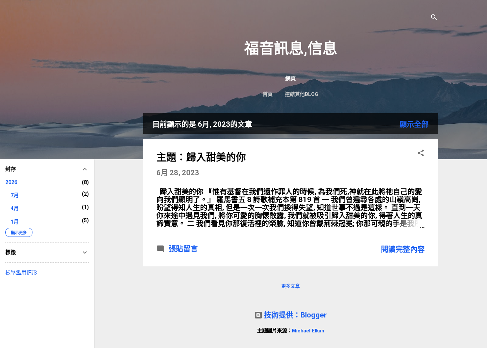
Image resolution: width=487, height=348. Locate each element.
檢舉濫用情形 (21, 272)
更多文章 (290, 286)
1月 (15, 222)
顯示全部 (414, 124)
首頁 (268, 94)
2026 (11, 182)
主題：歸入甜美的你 (201, 157)
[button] (421, 154)
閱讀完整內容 (403, 249)
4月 (15, 208)
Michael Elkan (308, 331)
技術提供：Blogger (294, 315)
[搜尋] (434, 18)
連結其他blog (301, 94)
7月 (15, 195)
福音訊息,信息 (290, 48)
